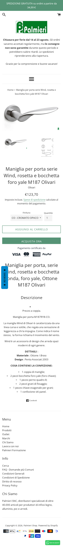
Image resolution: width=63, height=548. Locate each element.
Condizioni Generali (13, 473)
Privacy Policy (9, 485)
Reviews (4, 277)
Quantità (48, 213)
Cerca (5, 465)
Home (5, 426)
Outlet (5, 434)
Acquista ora (31, 241)
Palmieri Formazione (14, 450)
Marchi (6, 438)
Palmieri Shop (30, 525)
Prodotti (6, 430)
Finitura (26, 212)
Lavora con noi (10, 446)
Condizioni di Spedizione (16, 477)
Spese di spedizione (34, 199)
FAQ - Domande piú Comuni (18, 469)
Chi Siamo (7, 442)
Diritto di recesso (12, 481)
